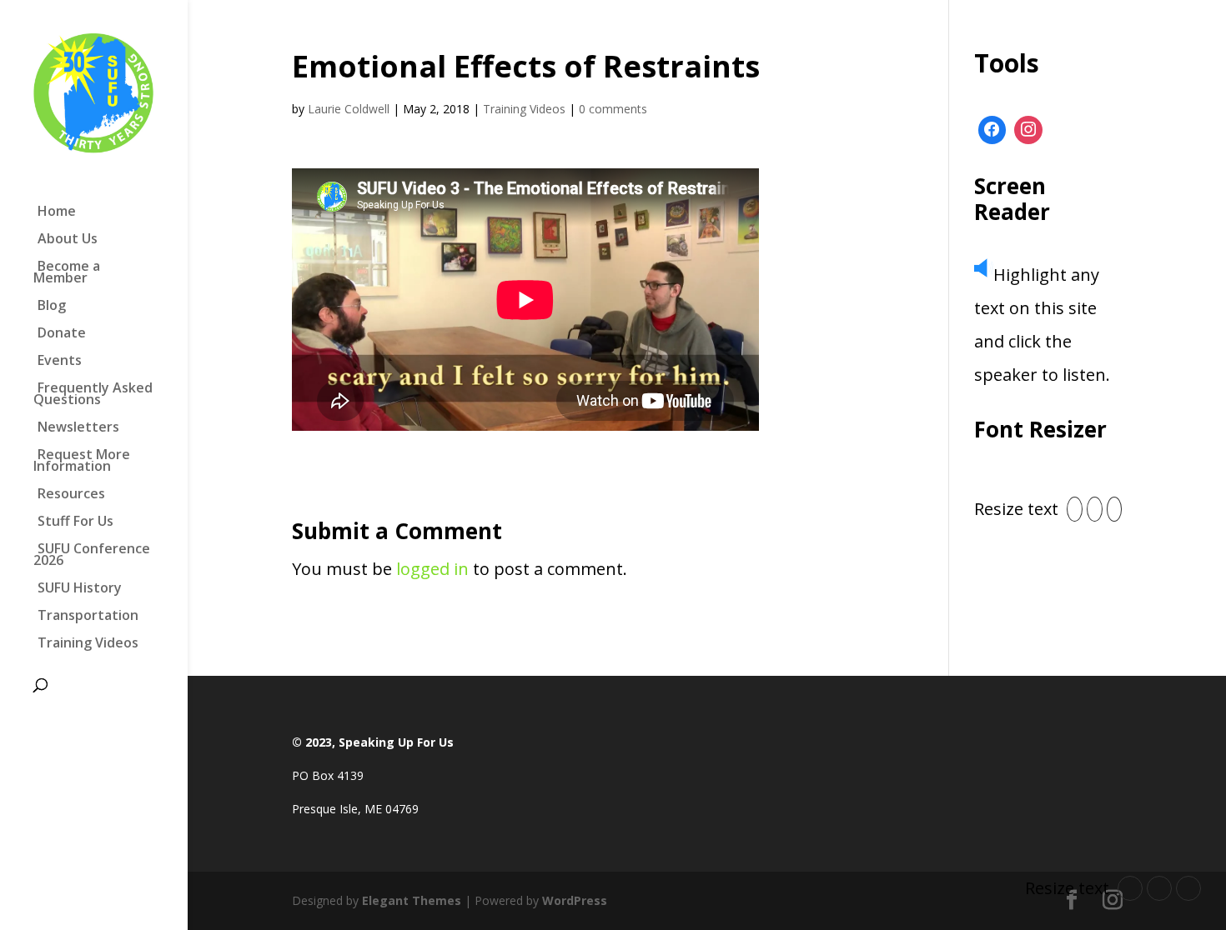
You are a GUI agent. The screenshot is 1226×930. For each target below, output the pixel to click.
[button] (1075, 509)
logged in (432, 569)
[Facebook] (992, 130)
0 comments (613, 109)
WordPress (574, 900)
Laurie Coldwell (348, 109)
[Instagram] (1028, 130)
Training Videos (524, 109)
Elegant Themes (411, 900)
